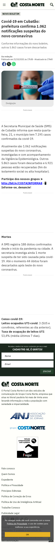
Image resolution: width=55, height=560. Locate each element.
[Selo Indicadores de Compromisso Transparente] (27, 447)
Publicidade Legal (10, 513)
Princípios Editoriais (11, 490)
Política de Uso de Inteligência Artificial (21, 502)
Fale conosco (8, 468)
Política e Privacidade (12, 485)
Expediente (7, 479)
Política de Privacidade (17, 524)
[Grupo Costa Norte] (27, 427)
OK (27, 534)
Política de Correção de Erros (16, 496)
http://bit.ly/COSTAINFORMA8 (21, 183)
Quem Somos (8, 474)
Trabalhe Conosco (10, 507)
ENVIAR (47, 371)
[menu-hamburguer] (4, 4)
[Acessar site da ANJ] (27, 415)
